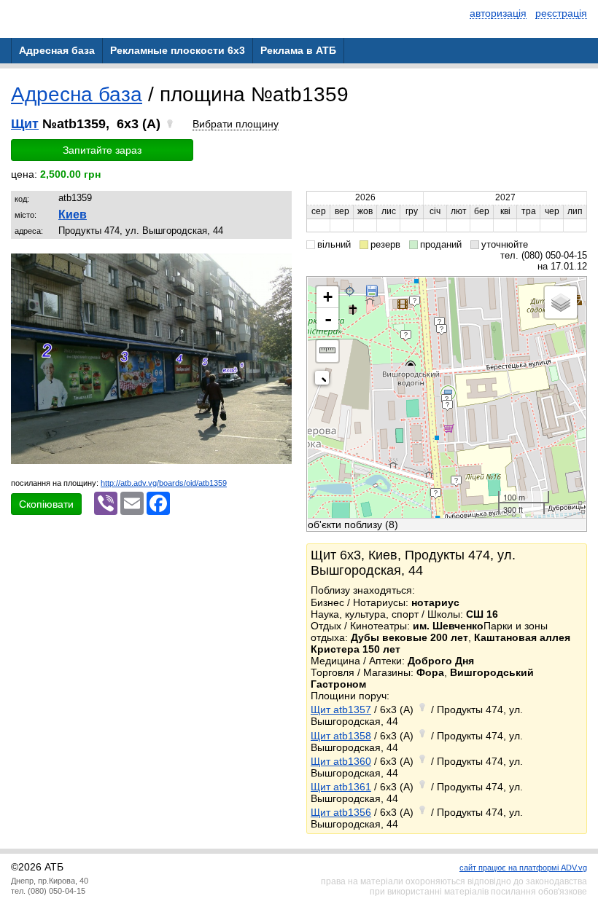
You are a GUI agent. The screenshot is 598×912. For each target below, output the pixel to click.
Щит (25, 124)
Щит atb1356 (341, 812)
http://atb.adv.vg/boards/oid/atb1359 (164, 483)
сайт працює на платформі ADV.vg (523, 867)
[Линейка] (327, 351)
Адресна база (76, 94)
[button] (278, 266)
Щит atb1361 (341, 787)
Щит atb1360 (341, 761)
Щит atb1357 (341, 709)
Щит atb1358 (341, 736)
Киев (72, 214)
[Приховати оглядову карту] (325, 381)
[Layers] (561, 302)
